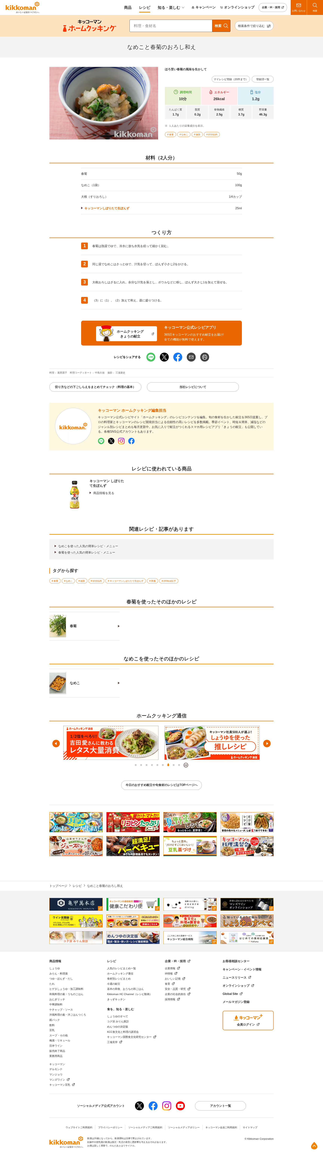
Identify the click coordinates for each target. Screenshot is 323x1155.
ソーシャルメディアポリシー (184, 1127)
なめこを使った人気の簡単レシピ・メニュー (88, 546)
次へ (267, 743)
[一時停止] (186, 765)
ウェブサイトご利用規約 (79, 1127)
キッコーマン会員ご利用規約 (221, 1127)
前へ (56, 743)
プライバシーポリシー (110, 1127)
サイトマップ (250, 1127)
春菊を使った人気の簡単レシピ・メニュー (86, 552)
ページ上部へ (314, 1145)
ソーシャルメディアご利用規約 (145, 1127)
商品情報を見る (103, 493)
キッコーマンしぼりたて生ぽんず (106, 208)
